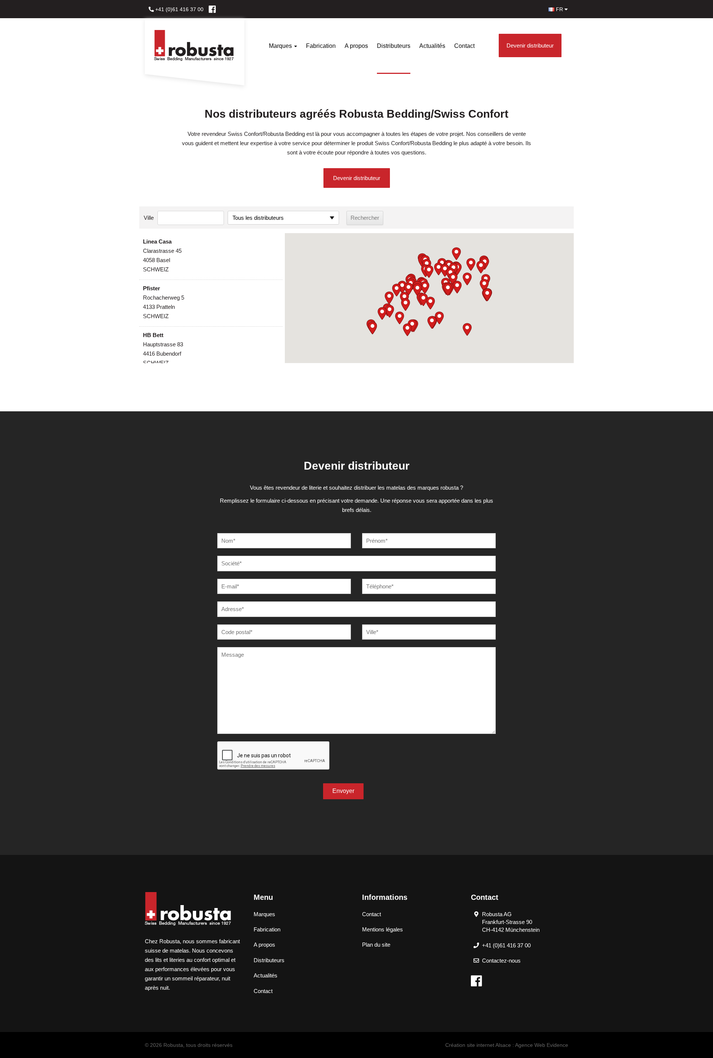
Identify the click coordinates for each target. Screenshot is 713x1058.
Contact (464, 46)
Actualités (432, 46)
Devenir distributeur (530, 45)
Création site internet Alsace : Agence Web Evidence (506, 1045)
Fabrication (321, 46)
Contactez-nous (501, 960)
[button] (428, 271)
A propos (356, 46)
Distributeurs (393, 46)
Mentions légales (382, 929)
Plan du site (376, 944)
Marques (281, 46)
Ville (149, 218)
